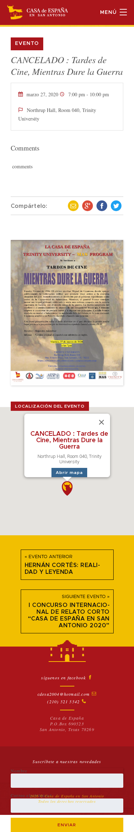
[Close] (101, 422)
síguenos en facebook (63, 677)
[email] (73, 205)
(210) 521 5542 (63, 701)
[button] (67, 488)
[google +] (87, 205)
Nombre (19, 771)
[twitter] (116, 205)
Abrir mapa (69, 472)
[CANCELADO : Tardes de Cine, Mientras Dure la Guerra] (67, 313)
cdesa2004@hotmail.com (64, 694)
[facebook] (101, 205)
